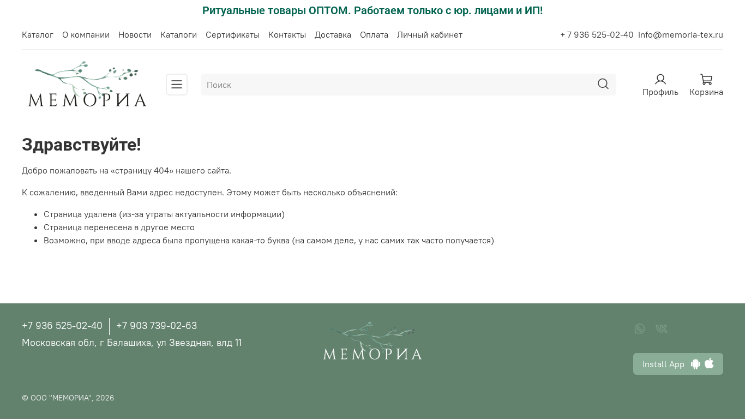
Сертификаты (233, 34)
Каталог (37, 34)
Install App (666, 363)
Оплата (374, 34)
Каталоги (178, 34)
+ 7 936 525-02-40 (597, 34)
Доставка (333, 34)
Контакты (287, 34)
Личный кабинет (429, 34)
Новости (135, 34)
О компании (86, 34)
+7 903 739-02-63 (156, 325)
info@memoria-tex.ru (680, 34)
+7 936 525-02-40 (62, 325)
